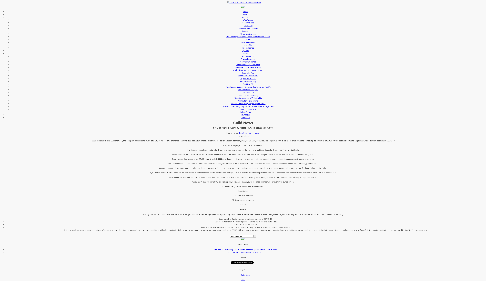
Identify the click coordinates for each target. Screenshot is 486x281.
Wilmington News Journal (248, 101)
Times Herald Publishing (248, 95)
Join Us (245, 14)
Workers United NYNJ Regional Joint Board (248, 103)
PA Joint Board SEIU (248, 78)
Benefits (245, 31)
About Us (245, 17)
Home (245, 11)
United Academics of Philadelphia (248, 98)
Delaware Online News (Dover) (248, 67)
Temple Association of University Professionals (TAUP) (248, 87)
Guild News (247, 133)
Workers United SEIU (248, 109)
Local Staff (248, 25)
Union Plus (248, 45)
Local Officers (248, 23)
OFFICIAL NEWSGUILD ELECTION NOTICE (245, 252)
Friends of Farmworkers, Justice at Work (248, 70)
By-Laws (245, 50)
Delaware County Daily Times (248, 64)
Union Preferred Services (248, 28)
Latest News (245, 112)
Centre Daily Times (248, 62)
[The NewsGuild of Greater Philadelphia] (245, 3)
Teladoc (248, 39)
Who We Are (248, 20)
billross (240, 133)
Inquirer (257, 133)
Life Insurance (248, 48)
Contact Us (245, 117)
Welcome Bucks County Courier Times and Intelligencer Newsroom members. (246, 249)
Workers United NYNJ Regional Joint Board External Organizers (248, 106)
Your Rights (245, 115)
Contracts (246, 53)
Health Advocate (248, 42)
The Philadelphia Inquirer (248, 89)
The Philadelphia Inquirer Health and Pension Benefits (248, 36)
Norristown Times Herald (248, 76)
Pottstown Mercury (248, 81)
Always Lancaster (248, 59)
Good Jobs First (248, 73)
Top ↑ (243, 279)
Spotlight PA (248, 84)
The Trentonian (248, 92)
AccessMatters (248, 56)
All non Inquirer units (248, 34)
